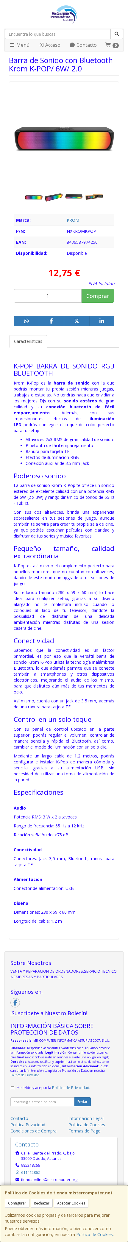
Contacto (86, 45)
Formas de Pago (84, 1131)
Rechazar (41, 1203)
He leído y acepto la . (53, 1087)
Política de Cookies (94, 1234)
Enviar (82, 1101)
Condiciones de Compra (33, 1131)
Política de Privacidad (24, 1075)
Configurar (17, 1203)
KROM (73, 220)
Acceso (52, 45)
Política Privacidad (27, 1124)
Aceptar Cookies (71, 1203)
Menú (22, 45)
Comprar (97, 295)
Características (28, 341)
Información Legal (86, 1118)
